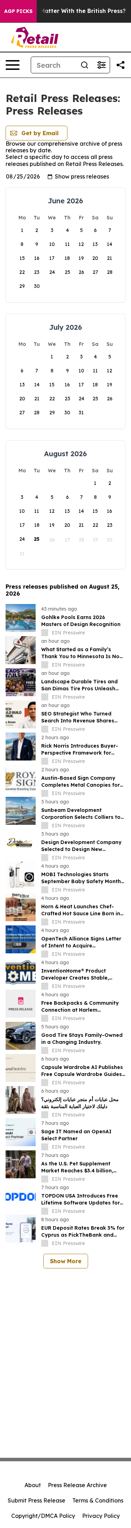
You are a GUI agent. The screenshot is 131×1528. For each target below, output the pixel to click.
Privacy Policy (101, 1515)
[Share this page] (120, 65)
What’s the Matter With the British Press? (66, 11)
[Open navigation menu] (13, 65)
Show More (65, 1261)
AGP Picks (18, 11)
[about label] (44, 632)
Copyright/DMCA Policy (43, 1515)
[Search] (84, 65)
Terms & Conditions (97, 1500)
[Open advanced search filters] (101, 65)
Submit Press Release (36, 1500)
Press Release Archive (77, 1485)
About (32, 1485)
